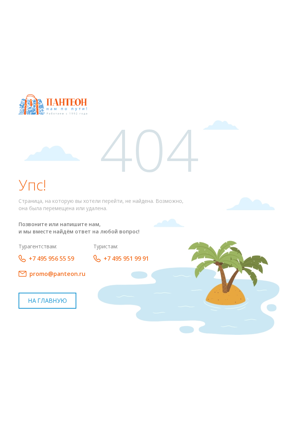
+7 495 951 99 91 (126, 258)
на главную (47, 301)
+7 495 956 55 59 (51, 258)
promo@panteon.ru (57, 274)
